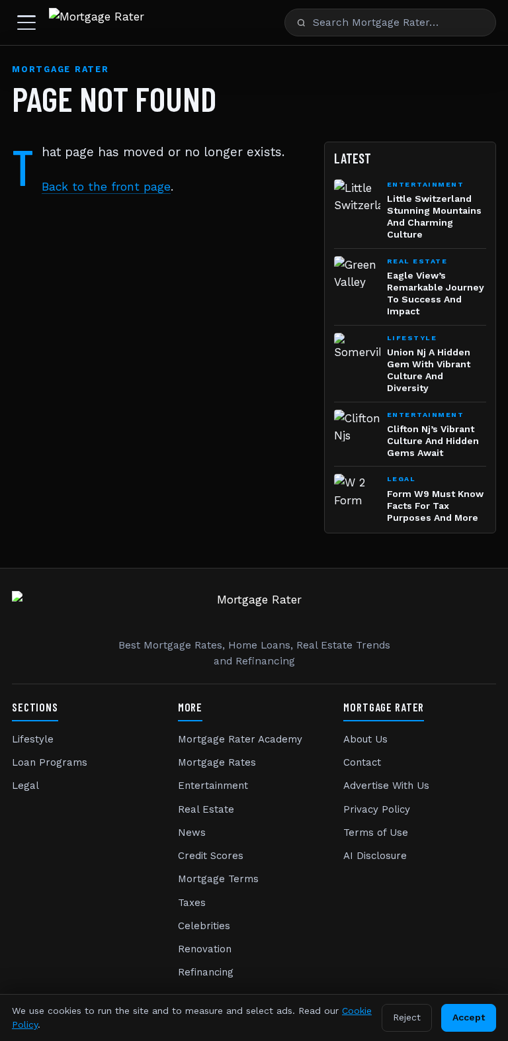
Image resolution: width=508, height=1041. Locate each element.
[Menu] (26, 22)
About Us (365, 739)
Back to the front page (106, 186)
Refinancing (205, 972)
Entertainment (213, 786)
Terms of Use (375, 832)
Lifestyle (33, 739)
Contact (362, 762)
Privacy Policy (376, 809)
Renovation (205, 949)
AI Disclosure (375, 856)
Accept (468, 1017)
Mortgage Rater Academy (240, 739)
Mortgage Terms (218, 879)
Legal (25, 786)
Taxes (192, 903)
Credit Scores (210, 856)
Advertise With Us (386, 786)
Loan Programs (49, 762)
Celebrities (204, 926)
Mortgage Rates (217, 762)
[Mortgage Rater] (96, 22)
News (192, 832)
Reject (407, 1017)
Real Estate (206, 809)
